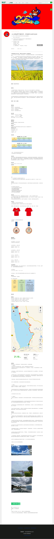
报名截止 (40, 45)
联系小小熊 (19, 48)
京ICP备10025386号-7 (27, 535)
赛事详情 (12, 48)
